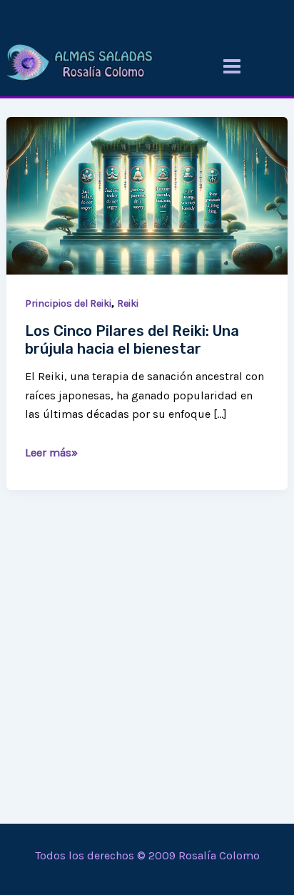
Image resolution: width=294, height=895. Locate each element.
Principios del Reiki (68, 303)
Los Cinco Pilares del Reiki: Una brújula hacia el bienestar (132, 339)
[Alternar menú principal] (231, 66)
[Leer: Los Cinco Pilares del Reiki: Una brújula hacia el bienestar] (147, 194)
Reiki (127, 303)
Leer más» (51, 451)
